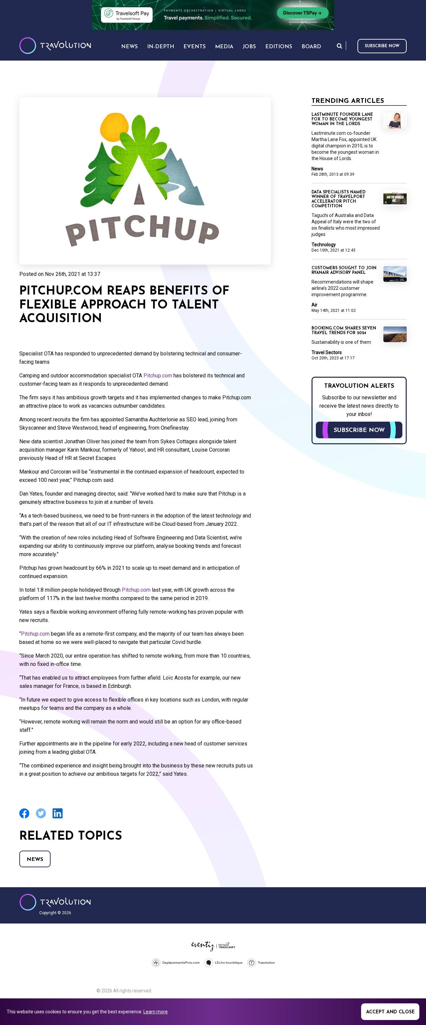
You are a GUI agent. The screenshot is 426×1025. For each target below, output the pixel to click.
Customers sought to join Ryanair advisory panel (344, 270)
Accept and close (390, 1012)
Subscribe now (382, 46)
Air (315, 305)
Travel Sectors (327, 352)
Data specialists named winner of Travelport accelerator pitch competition (338, 199)
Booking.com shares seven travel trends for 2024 (344, 330)
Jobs (249, 47)
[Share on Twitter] (41, 817)
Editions (278, 47)
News (35, 859)
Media (224, 47)
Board (311, 47)
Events (194, 47)
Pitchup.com (157, 375)
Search (339, 46)
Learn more (155, 1011)
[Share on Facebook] (24, 817)
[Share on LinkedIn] (58, 817)
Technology (324, 245)
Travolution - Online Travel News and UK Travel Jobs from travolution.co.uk (55, 902)
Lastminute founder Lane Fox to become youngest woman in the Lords (342, 119)
